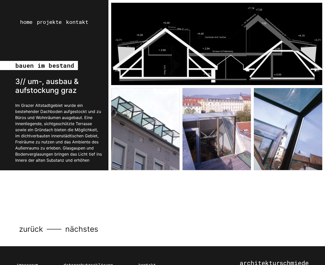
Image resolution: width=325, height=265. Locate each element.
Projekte (49, 21)
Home (26, 21)
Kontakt (77, 21)
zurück (31, 229)
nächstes (81, 229)
